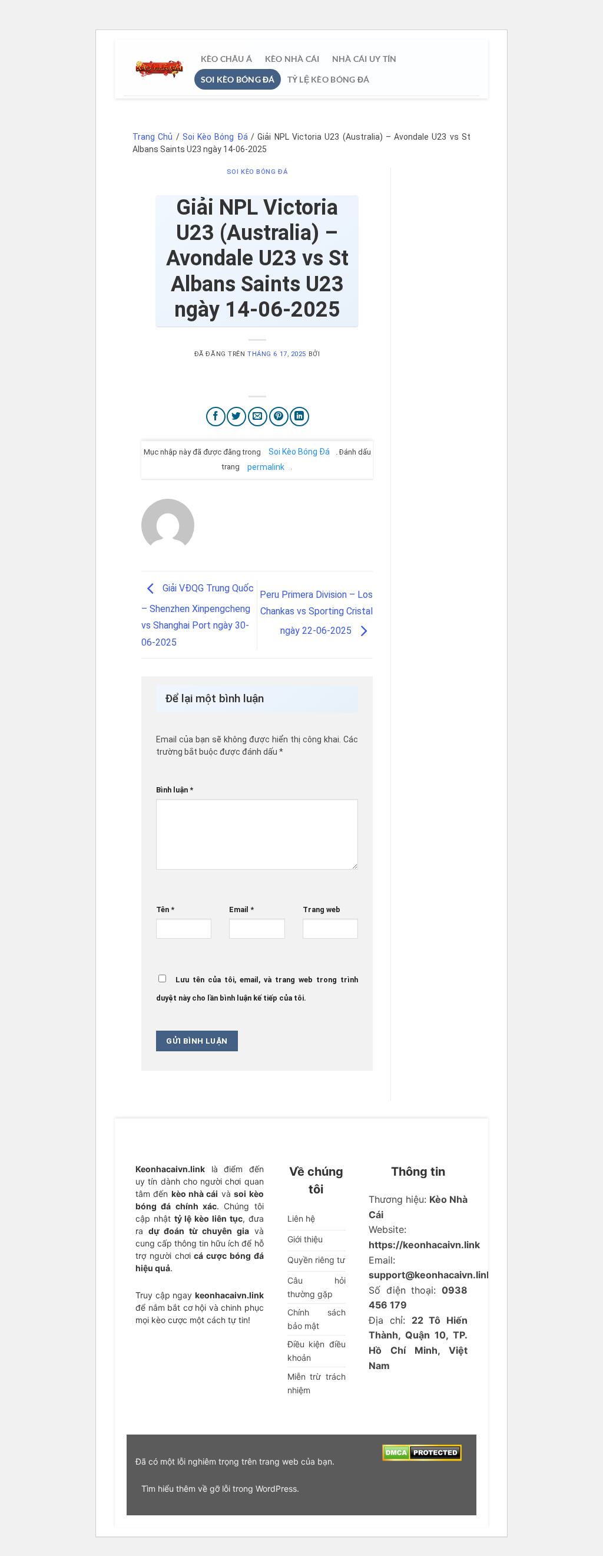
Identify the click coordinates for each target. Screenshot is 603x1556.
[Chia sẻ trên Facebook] (216, 416)
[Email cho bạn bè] (257, 416)
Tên (165, 909)
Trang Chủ (152, 137)
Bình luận (174, 789)
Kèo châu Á (227, 59)
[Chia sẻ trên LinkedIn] (299, 416)
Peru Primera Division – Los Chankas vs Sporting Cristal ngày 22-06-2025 (316, 613)
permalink (265, 466)
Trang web (321, 909)
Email (241, 909)
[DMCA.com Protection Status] (422, 1452)
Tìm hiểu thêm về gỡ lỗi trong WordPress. (220, 1488)
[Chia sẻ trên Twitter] (236, 416)
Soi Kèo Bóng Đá (238, 79)
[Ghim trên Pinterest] (279, 416)
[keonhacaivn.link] (159, 69)
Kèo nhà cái (291, 59)
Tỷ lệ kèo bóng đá (328, 79)
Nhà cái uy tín (364, 59)
